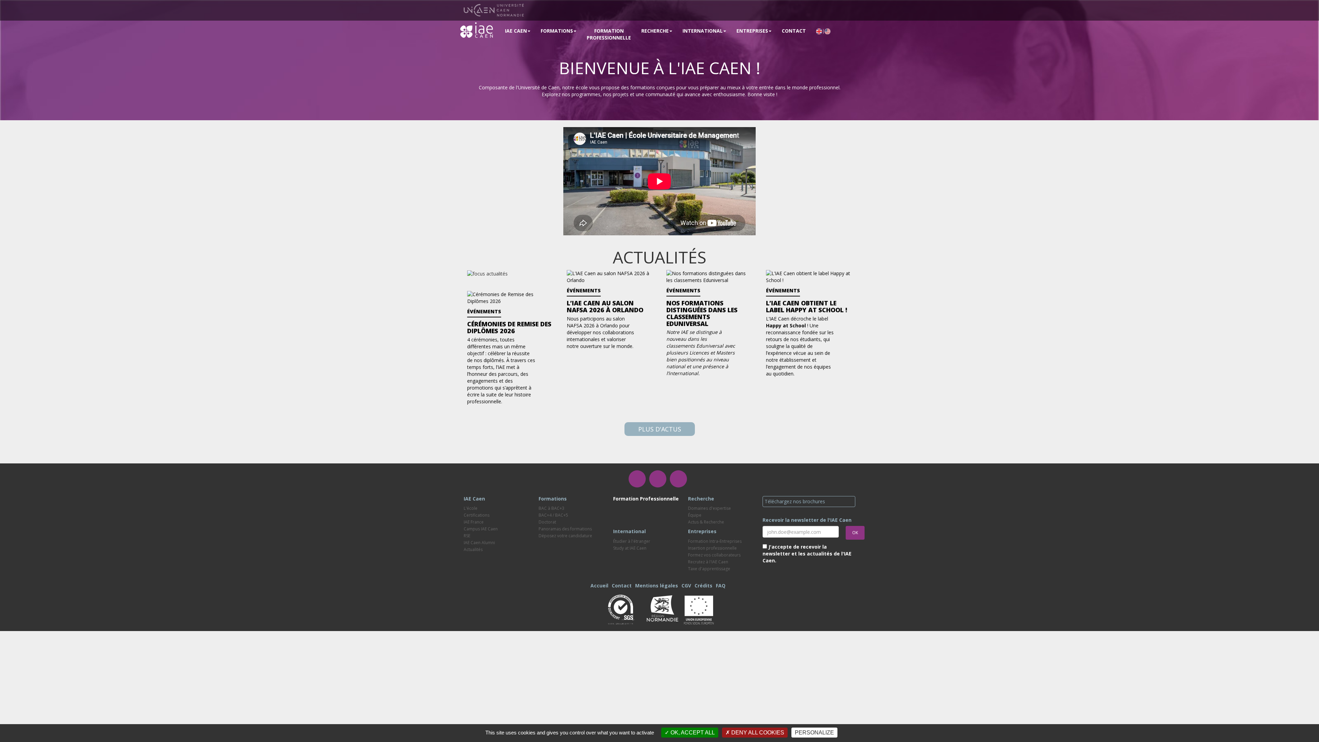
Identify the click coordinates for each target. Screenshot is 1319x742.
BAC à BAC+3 (551, 508)
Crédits (703, 585)
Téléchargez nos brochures (795, 501)
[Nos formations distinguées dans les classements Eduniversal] (709, 276)
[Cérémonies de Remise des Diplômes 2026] (510, 297)
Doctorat (547, 522)
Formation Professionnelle (646, 498)
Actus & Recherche (706, 522)
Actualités (473, 549)
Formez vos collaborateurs (714, 555)
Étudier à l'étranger (631, 541)
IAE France (474, 522)
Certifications (476, 515)
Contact (794, 30)
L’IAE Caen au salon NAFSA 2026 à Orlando (605, 306)
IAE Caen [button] (516, 30)
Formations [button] (557, 30)
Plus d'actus (659, 429)
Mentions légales (656, 585)
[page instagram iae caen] (657, 478)
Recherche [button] (655, 30)
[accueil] (476, 30)
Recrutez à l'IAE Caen (708, 562)
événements (584, 290)
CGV (686, 585)
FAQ (720, 585)
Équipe (694, 515)
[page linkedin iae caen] (678, 478)
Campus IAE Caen (481, 529)
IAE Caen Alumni (479, 543)
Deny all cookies (757, 732)
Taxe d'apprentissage (709, 569)
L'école (470, 508)
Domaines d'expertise (709, 508)
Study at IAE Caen (629, 548)
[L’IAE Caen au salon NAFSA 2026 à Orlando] (610, 276)
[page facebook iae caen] (637, 478)
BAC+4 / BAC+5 (553, 515)
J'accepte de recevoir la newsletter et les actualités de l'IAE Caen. (807, 553)
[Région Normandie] (662, 607)
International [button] (703, 30)
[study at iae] (823, 31)
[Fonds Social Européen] (698, 609)
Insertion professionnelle (712, 548)
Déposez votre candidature (565, 536)
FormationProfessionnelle (609, 34)
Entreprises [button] (752, 30)
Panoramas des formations (565, 529)
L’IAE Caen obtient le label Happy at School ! (806, 306)
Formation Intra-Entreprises (715, 541)
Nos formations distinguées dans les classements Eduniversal (701, 313)
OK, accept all (692, 732)
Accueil (599, 585)
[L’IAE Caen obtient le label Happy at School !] (809, 276)
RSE (467, 536)
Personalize (814, 732)
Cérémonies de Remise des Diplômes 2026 (509, 327)
